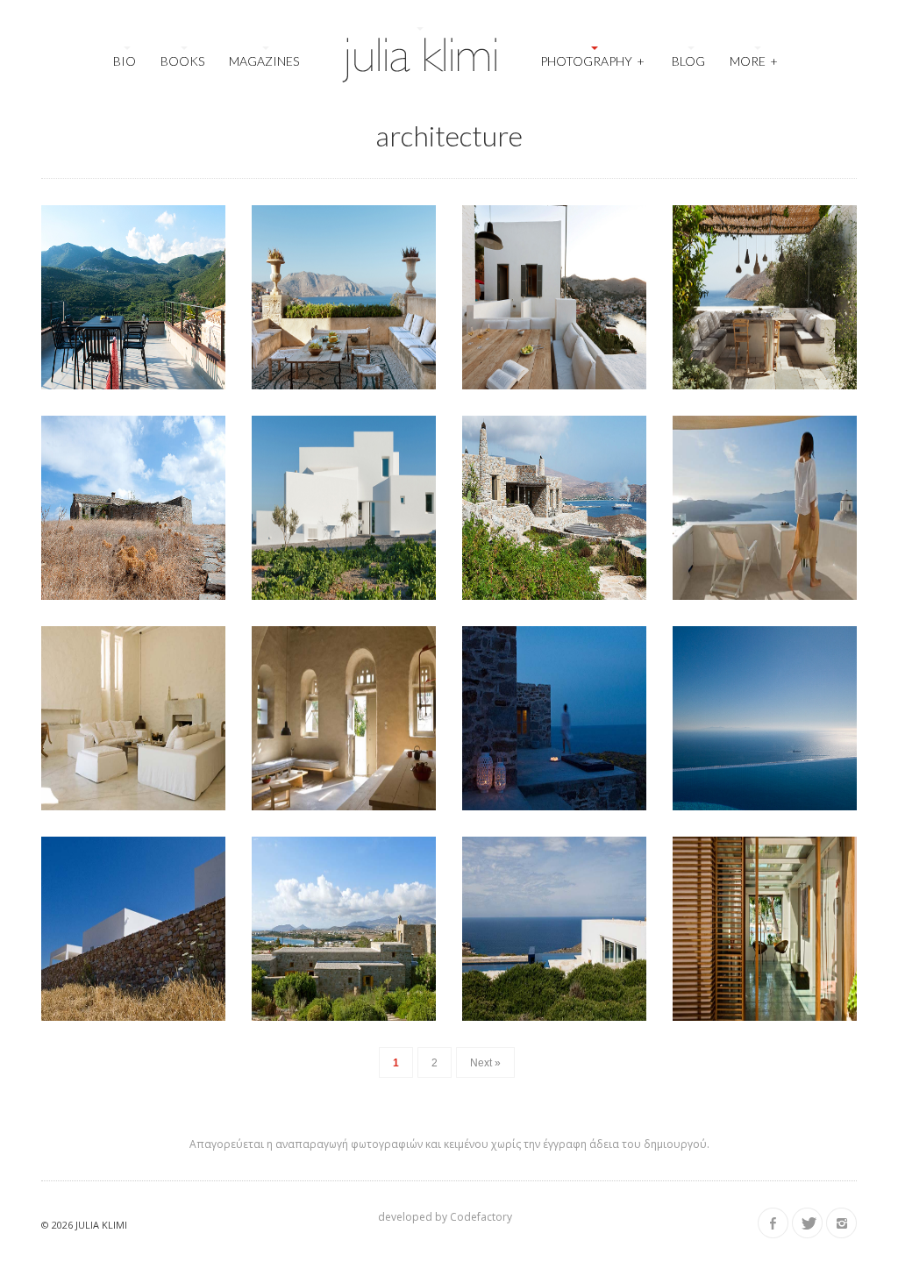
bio (124, 60)
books (182, 60)
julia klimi (101, 1224)
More (754, 60)
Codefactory (481, 1216)
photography (592, 60)
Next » (485, 1063)
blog (688, 60)
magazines (264, 60)
